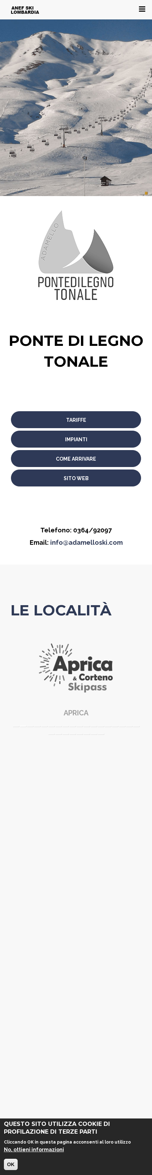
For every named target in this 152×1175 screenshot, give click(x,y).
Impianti (76, 439)
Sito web (76, 478)
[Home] (25, 9)
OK (10, 1164)
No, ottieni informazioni (34, 1149)
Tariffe (76, 420)
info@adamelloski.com (86, 542)
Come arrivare (76, 459)
